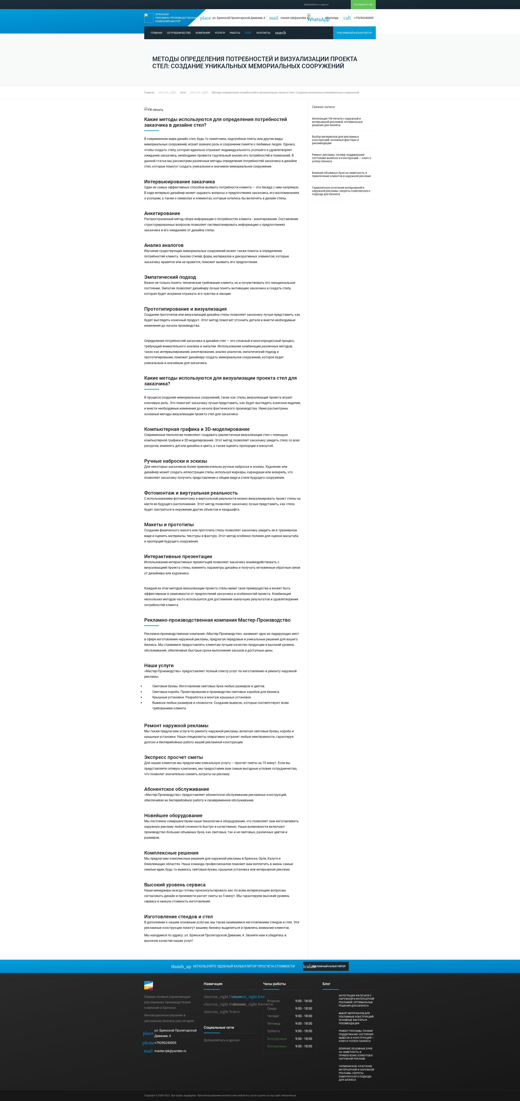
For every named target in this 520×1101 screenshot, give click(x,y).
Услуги (220, 32)
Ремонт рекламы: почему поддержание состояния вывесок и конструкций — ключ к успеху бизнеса (341, 158)
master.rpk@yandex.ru (165, 1050)
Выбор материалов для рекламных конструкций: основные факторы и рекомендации (335, 140)
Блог (248, 32)
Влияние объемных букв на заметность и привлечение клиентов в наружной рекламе (341, 174)
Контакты (263, 32)
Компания (203, 32)
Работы (235, 32)
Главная (156, 32)
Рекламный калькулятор (354, 32)
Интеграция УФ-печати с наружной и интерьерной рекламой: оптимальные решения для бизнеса (337, 122)
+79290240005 (160, 1042)
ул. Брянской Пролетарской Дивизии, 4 (170, 1033)
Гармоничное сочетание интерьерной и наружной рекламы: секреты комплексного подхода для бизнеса (341, 191)
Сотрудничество (363, 4)
